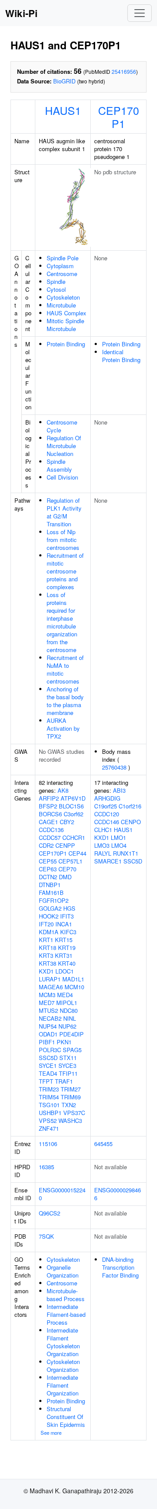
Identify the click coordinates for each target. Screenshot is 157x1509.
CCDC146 (106, 822)
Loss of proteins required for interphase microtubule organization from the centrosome (62, 622)
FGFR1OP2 (53, 900)
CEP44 (77, 853)
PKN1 (64, 1042)
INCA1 (63, 924)
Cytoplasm (60, 266)
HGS (69, 908)
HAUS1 (63, 110)
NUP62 (67, 1026)
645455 (103, 1144)
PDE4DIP (71, 1034)
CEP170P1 (118, 116)
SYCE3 (67, 1065)
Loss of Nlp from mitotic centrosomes (63, 540)
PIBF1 (47, 1042)
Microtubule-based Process (66, 1295)
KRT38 (47, 963)
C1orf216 (130, 806)
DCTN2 (48, 877)
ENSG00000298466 (117, 1194)
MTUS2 (48, 1010)
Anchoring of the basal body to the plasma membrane (65, 701)
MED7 (47, 1002)
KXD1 (46, 971)
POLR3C (50, 1050)
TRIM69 (71, 1097)
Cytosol (56, 289)
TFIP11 (68, 1073)
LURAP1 (50, 979)
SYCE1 (48, 1065)
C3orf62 (73, 814)
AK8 (63, 790)
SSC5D (48, 1057)
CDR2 (46, 845)
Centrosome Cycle (62, 426)
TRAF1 (64, 1081)
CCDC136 (51, 829)
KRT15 (63, 940)
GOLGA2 (50, 908)
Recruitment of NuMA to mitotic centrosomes (65, 669)
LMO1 (118, 837)
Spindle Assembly (59, 465)
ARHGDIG (107, 798)
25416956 (124, 71)
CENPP (65, 845)
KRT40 (66, 963)
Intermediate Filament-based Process (66, 1314)
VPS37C (74, 1112)
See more (51, 1432)
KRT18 (47, 947)
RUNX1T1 (125, 853)
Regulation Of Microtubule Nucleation (64, 446)
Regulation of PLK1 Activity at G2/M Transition (64, 512)
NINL (69, 1018)
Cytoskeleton (63, 297)
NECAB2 (50, 1018)
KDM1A (48, 932)
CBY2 (67, 822)
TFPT (46, 1081)
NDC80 (69, 1010)
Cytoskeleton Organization (63, 1365)
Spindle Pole (62, 258)
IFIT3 (67, 916)
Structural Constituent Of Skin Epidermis (66, 1417)
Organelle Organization (62, 1271)
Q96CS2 (49, 1213)
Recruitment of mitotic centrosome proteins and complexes (65, 571)
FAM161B (51, 892)
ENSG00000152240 (62, 1194)
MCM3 (47, 995)
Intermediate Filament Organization (62, 1385)
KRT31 (63, 955)
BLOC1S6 (71, 806)
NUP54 (48, 1026)
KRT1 (46, 940)
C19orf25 (105, 806)
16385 (46, 1167)
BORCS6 (50, 814)
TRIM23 (49, 1089)
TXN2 (68, 1105)
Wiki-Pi (21, 13)
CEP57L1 (70, 861)
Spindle (56, 281)
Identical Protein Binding (121, 356)
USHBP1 (50, 1112)
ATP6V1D (73, 798)
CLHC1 (103, 829)
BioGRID (64, 81)
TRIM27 (71, 1089)
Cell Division (62, 477)
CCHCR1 (73, 837)
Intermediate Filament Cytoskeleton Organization (63, 1342)
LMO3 (101, 845)
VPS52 (48, 1120)
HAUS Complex (66, 313)
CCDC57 (50, 837)
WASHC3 (70, 1120)
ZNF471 (49, 1128)
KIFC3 (68, 932)
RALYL (102, 853)
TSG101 (49, 1105)
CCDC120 (106, 814)
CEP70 (67, 869)
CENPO (131, 822)
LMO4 (118, 845)
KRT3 (46, 955)
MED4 (65, 995)
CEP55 (48, 861)
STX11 (68, 1057)
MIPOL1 (66, 1002)
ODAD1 (48, 1034)
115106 (48, 1144)
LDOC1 (64, 971)
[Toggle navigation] (139, 13)
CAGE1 (48, 822)
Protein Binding (66, 344)
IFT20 (46, 924)
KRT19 (66, 947)
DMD (65, 877)
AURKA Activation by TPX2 (63, 728)
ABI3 (119, 790)
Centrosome (62, 273)
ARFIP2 (49, 798)
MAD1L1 (73, 979)
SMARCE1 (108, 861)
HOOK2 (48, 916)
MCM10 (74, 987)
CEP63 (48, 869)
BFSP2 (48, 806)
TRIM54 (49, 1097)
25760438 (114, 767)
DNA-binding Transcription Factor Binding (120, 1267)
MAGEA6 (51, 987)
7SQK (46, 1236)
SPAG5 (72, 1050)
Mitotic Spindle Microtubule (65, 325)
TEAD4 (48, 1073)
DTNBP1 (50, 885)
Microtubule (61, 305)
